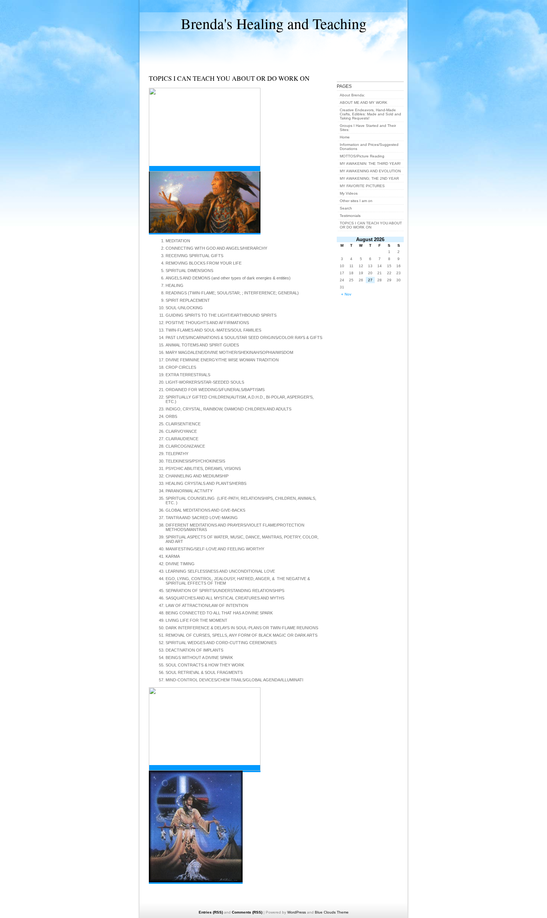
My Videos (349, 193)
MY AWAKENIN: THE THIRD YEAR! (370, 163)
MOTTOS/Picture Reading (362, 156)
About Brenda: (352, 95)
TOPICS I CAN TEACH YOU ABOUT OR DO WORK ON (371, 225)
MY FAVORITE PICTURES (362, 186)
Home (345, 137)
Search (346, 208)
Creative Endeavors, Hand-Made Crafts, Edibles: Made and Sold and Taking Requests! (370, 114)
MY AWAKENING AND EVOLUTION (370, 171)
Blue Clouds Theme (332, 912)
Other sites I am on (356, 201)
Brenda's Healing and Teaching (274, 23)
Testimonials (350, 216)
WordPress (296, 912)
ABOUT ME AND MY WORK (363, 102)
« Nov (346, 294)
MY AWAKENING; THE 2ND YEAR (369, 178)
